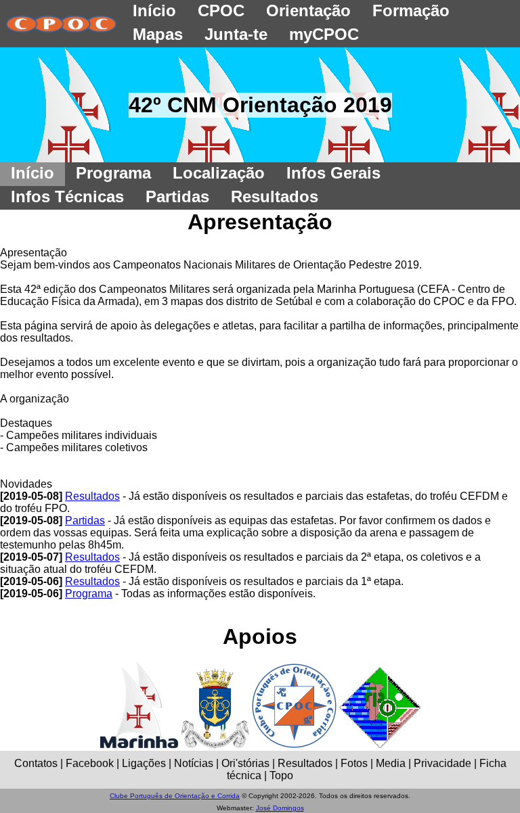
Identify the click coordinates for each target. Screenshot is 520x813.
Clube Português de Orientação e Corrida (175, 795)
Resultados (92, 496)
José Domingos (280, 808)
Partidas (85, 520)
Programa (88, 593)
